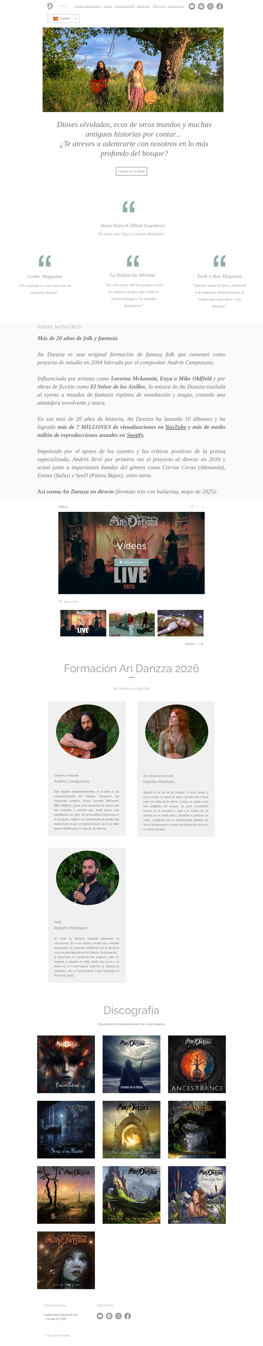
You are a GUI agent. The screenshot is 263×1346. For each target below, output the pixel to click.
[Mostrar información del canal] (201, 506)
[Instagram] (210, 6)
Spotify (135, 435)
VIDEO (108, 6)
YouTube (175, 427)
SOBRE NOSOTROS (88, 6)
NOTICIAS (143, 6)
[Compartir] (192, 506)
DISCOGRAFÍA (124, 6)
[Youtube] (192, 6)
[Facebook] (219, 6)
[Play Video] (83, 623)
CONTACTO (176, 6)
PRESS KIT (159, 6)
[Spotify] (201, 6)
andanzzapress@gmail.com (61, 1314)
